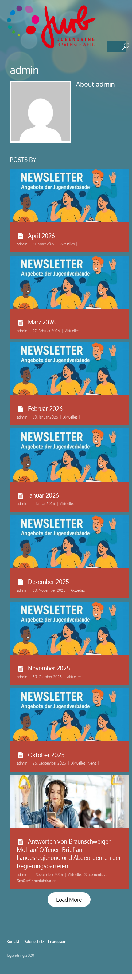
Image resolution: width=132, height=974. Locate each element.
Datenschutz (33, 941)
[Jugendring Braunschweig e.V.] (53, 46)
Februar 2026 (45, 408)
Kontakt (13, 941)
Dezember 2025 (48, 581)
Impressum (57, 941)
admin (22, 244)
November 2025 (49, 668)
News (92, 763)
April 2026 (41, 235)
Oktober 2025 (46, 754)
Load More (69, 899)
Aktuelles (67, 244)
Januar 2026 (43, 495)
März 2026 (42, 322)
